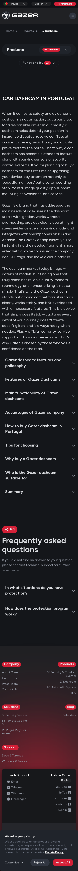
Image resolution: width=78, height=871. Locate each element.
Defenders (69, 715)
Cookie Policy (54, 852)
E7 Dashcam (68, 681)
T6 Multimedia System (61, 687)
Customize (12, 862)
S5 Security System (14, 715)
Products (67, 664)
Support (10, 747)
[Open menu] (72, 16)
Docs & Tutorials (12, 755)
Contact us (9, 689)
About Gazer (10, 672)
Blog (70, 707)
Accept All (63, 862)
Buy (73, 693)
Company (11, 664)
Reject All (40, 862)
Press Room (10, 684)
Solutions (11, 707)
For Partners (65, 3)
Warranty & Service (14, 761)
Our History (9, 678)
